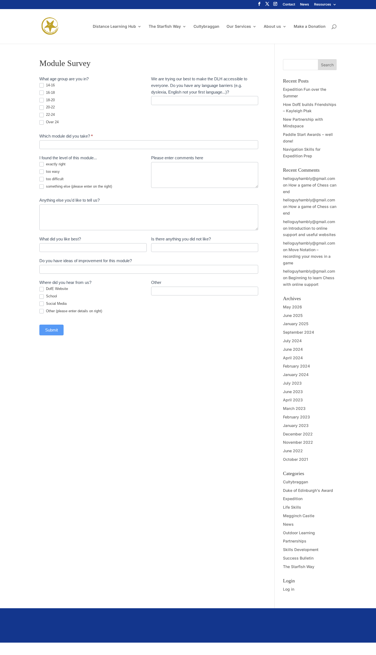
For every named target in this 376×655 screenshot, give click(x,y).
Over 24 (52, 122)
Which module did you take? (66, 136)
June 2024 (293, 349)
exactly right (55, 164)
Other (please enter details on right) (73, 311)
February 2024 (296, 366)
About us (272, 26)
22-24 (50, 115)
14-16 (50, 85)
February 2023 (296, 417)
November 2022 (298, 442)
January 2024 (296, 374)
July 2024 (292, 340)
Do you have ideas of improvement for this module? (85, 260)
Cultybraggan (206, 26)
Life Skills (292, 507)
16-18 (50, 93)
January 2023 (296, 425)
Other (156, 282)
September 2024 (298, 332)
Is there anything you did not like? (181, 239)
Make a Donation (310, 26)
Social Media (56, 304)
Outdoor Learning (299, 532)
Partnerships (294, 541)
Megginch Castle (298, 515)
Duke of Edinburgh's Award (308, 490)
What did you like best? (60, 239)
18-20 (50, 100)
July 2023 (292, 383)
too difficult (54, 179)
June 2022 (293, 450)
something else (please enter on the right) (78, 186)
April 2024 (293, 357)
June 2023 (293, 391)
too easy (52, 171)
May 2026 (292, 307)
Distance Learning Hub (114, 26)
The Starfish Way (165, 26)
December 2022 (298, 434)
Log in (288, 589)
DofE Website (56, 289)
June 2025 (293, 315)
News (304, 4)
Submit (51, 330)
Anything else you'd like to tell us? (69, 200)
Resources (322, 4)
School (51, 296)
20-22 (50, 107)
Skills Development (300, 549)
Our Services (239, 26)
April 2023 (293, 400)
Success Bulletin (298, 558)
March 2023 (294, 408)
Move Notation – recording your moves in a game (307, 256)
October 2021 (295, 459)
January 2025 (295, 323)
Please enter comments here (177, 157)
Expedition (293, 498)
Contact (289, 4)
